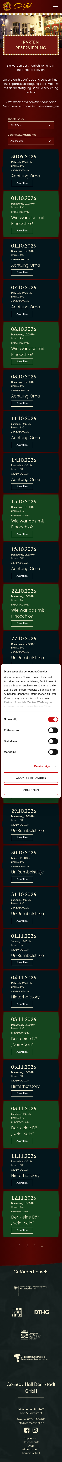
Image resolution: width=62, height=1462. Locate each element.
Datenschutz (31, 1442)
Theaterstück (16, 119)
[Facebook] (27, 1431)
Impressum (31, 1438)
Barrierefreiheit (31, 1453)
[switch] (53, 730)
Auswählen (22, 183)
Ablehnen (31, 789)
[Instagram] (35, 1431)
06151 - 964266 (36, 1419)
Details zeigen (42, 766)
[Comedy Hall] (23, 7)
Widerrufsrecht (31, 1449)
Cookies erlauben (31, 777)
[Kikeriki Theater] (7, 6)
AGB (31, 1446)
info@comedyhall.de (31, 1423)
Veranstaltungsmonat (22, 135)
